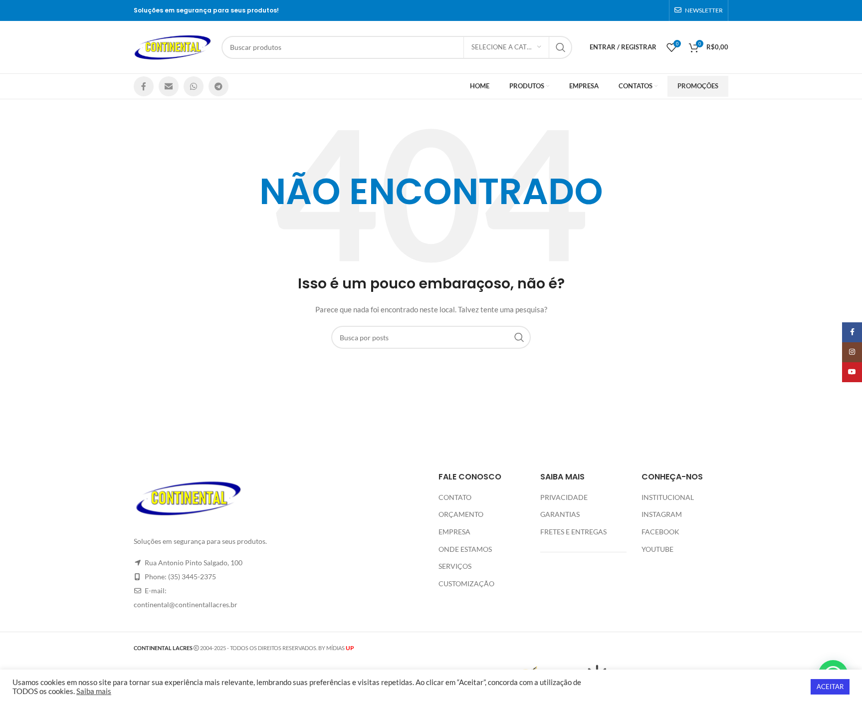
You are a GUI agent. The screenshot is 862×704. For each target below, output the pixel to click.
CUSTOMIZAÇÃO (466, 583)
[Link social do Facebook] (144, 86)
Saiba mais (93, 691)
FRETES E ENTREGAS (573, 531)
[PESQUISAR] (560, 47)
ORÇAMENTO (460, 514)
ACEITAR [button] (830, 687)
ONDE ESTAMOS (465, 549)
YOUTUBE (657, 549)
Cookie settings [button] (777, 687)
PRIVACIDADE (564, 497)
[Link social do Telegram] (218, 86)
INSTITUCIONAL (668, 497)
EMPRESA (454, 531)
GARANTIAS (560, 514)
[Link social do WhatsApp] (194, 86)
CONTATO (454, 497)
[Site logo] (173, 46)
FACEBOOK (660, 531)
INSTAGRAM (662, 514)
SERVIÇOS (454, 566)
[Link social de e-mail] (169, 86)
